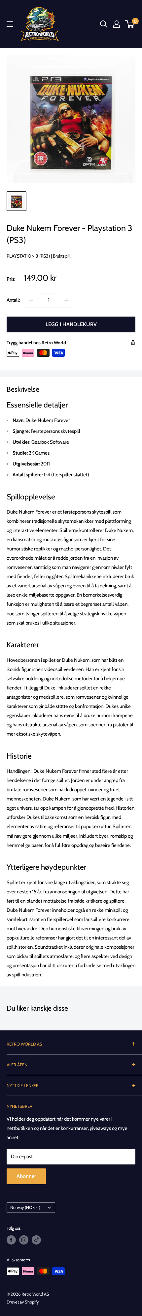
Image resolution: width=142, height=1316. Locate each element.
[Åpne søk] (103, 24)
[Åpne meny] (10, 24)
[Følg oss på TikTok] (36, 1240)
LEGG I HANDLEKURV (71, 324)
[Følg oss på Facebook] (11, 1240)
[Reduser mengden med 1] (31, 300)
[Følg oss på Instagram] (23, 1240)
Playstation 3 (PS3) (28, 256)
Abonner (26, 1176)
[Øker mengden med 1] (66, 300)
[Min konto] (116, 24)
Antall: (13, 300)
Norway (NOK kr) (25, 1207)
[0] (130, 24)
